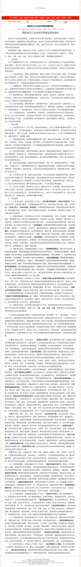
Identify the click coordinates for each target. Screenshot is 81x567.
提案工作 (37, 17)
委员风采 (64, 17)
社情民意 (42, 17)
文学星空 (69, 17)
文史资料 (53, 17)
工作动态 (21, 17)
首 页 (11, 17)
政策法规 (26, 17)
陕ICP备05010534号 (50, 561)
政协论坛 (58, 17)
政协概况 (15, 17)
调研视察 (31, 17)
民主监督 (47, 17)
